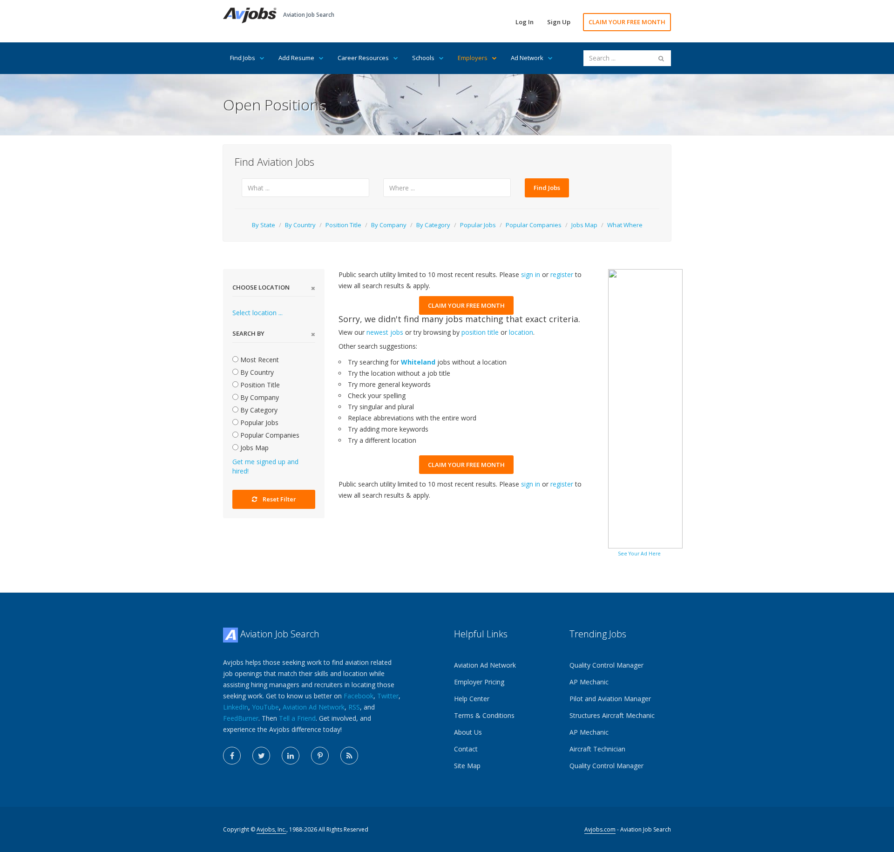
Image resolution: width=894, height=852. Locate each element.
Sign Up (558, 22)
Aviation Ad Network (314, 707)
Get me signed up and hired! (265, 466)
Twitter (388, 695)
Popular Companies (534, 225)
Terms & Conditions (484, 715)
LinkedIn (235, 707)
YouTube (265, 707)
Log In (524, 22)
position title (480, 332)
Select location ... (257, 312)
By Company (388, 225)
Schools (423, 58)
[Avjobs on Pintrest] (320, 755)
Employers (473, 58)
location (521, 332)
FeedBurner (240, 718)
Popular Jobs (478, 225)
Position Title (343, 225)
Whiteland (418, 362)
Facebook (358, 695)
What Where (625, 225)
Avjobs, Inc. (271, 829)
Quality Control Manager (606, 665)
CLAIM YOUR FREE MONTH (627, 22)
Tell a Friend (297, 718)
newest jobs (384, 332)
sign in (530, 274)
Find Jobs (242, 58)
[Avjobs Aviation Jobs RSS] (349, 755)
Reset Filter (279, 499)
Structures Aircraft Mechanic (612, 715)
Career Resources (363, 58)
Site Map (467, 765)
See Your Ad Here (639, 553)
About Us (468, 732)
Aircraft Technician (597, 748)
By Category (433, 225)
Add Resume (296, 58)
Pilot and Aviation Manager (610, 698)
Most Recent (258, 359)
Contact (466, 748)
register (561, 274)
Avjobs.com (600, 829)
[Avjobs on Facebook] (232, 755)
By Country (300, 225)
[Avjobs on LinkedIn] (290, 755)
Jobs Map (584, 225)
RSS (354, 707)
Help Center (471, 698)
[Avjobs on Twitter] (261, 755)
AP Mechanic (589, 681)
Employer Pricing (479, 681)
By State (263, 225)
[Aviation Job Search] (250, 14)
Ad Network (527, 58)
